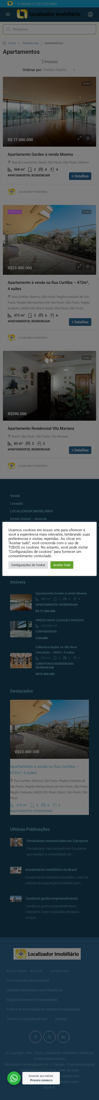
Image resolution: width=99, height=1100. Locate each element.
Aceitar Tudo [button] (61, 565)
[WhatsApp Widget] (14, 1078)
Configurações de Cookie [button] (28, 565)
